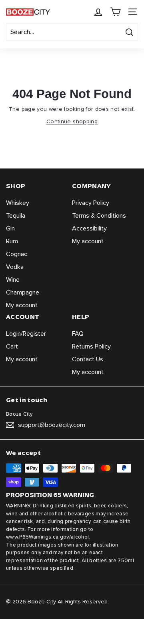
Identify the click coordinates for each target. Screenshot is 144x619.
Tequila (15, 215)
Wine (13, 279)
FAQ (78, 334)
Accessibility (89, 228)
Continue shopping (72, 121)
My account (22, 305)
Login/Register (26, 334)
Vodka (15, 267)
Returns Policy (91, 346)
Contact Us (87, 359)
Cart (12, 346)
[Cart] (115, 12)
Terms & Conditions (99, 215)
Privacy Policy (90, 203)
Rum (12, 241)
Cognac (16, 254)
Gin (10, 228)
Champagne (22, 292)
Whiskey (17, 203)
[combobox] (72, 32)
